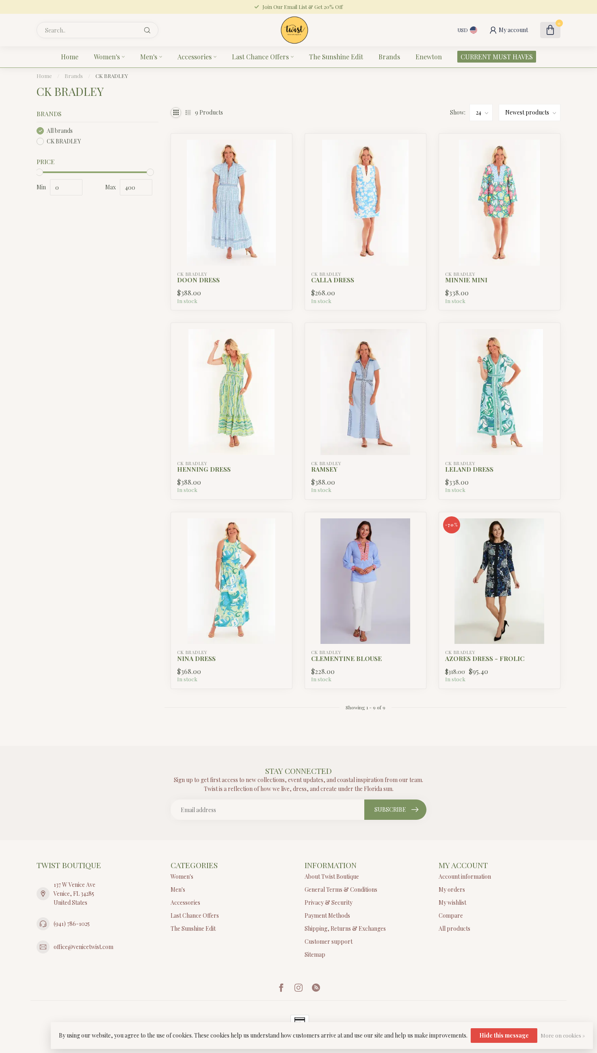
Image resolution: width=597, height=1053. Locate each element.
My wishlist (452, 902)
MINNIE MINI (466, 280)
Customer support (329, 941)
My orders (452, 889)
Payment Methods (327, 915)
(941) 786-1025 (72, 923)
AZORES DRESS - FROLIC (484, 658)
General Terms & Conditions (341, 889)
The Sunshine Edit (336, 56)
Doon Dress (198, 280)
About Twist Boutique (332, 876)
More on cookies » (563, 1035)
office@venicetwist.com (83, 947)
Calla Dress (332, 280)
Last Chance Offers (260, 56)
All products (454, 928)
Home (69, 56)
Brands (389, 56)
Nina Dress (196, 658)
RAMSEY (324, 469)
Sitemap (315, 954)
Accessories (194, 56)
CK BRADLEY (111, 75)
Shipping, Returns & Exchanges (345, 928)
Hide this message (504, 1035)
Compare (451, 915)
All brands (60, 131)
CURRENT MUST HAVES (497, 56)
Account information (465, 876)
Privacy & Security (329, 902)
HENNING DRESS (204, 469)
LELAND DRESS (469, 469)
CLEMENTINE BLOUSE (346, 658)
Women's (107, 56)
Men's (148, 56)
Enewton (428, 56)
